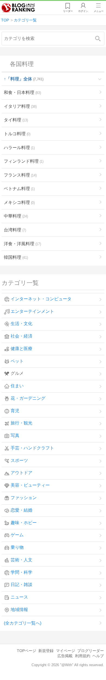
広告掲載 (65, 656)
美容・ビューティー (30, 485)
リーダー (68, 11)
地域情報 (19, 609)
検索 (100, 38)
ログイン (83, 11)
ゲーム (17, 535)
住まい (17, 386)
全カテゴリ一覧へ (22, 623)
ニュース (19, 597)
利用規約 (82, 656)
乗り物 (17, 547)
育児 (15, 410)
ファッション (24, 497)
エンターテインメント (32, 311)
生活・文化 (21, 324)
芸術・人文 (21, 560)
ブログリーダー (90, 650)
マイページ (65, 650)
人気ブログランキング (18, 8)
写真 (15, 435)
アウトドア (21, 473)
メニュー (99, 11)
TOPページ (26, 650)
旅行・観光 (21, 423)
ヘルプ (98, 656)
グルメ (17, 373)
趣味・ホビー (24, 522)
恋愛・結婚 (21, 510)
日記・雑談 (21, 585)
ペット (17, 361)
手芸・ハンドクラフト (32, 448)
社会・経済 (21, 336)
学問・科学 (21, 572)
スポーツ (19, 460)
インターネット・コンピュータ (41, 299)
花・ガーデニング (28, 398)
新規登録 (46, 650)
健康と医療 (21, 348)
